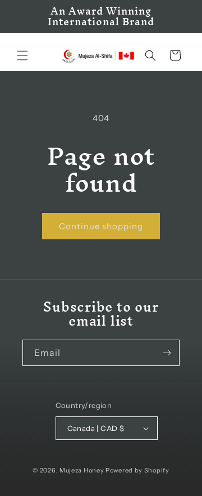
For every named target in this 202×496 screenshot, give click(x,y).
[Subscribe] (166, 353)
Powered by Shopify (137, 470)
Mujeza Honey (81, 470)
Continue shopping (101, 226)
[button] (22, 55)
